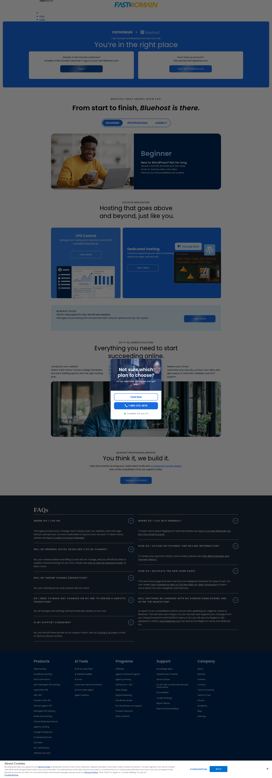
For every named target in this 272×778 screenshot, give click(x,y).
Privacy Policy (91, 772)
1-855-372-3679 (137, 405)
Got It (218, 769)
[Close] (267, 769)
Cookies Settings (198, 769)
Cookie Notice (11, 775)
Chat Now (136, 397)
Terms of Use (43, 767)
